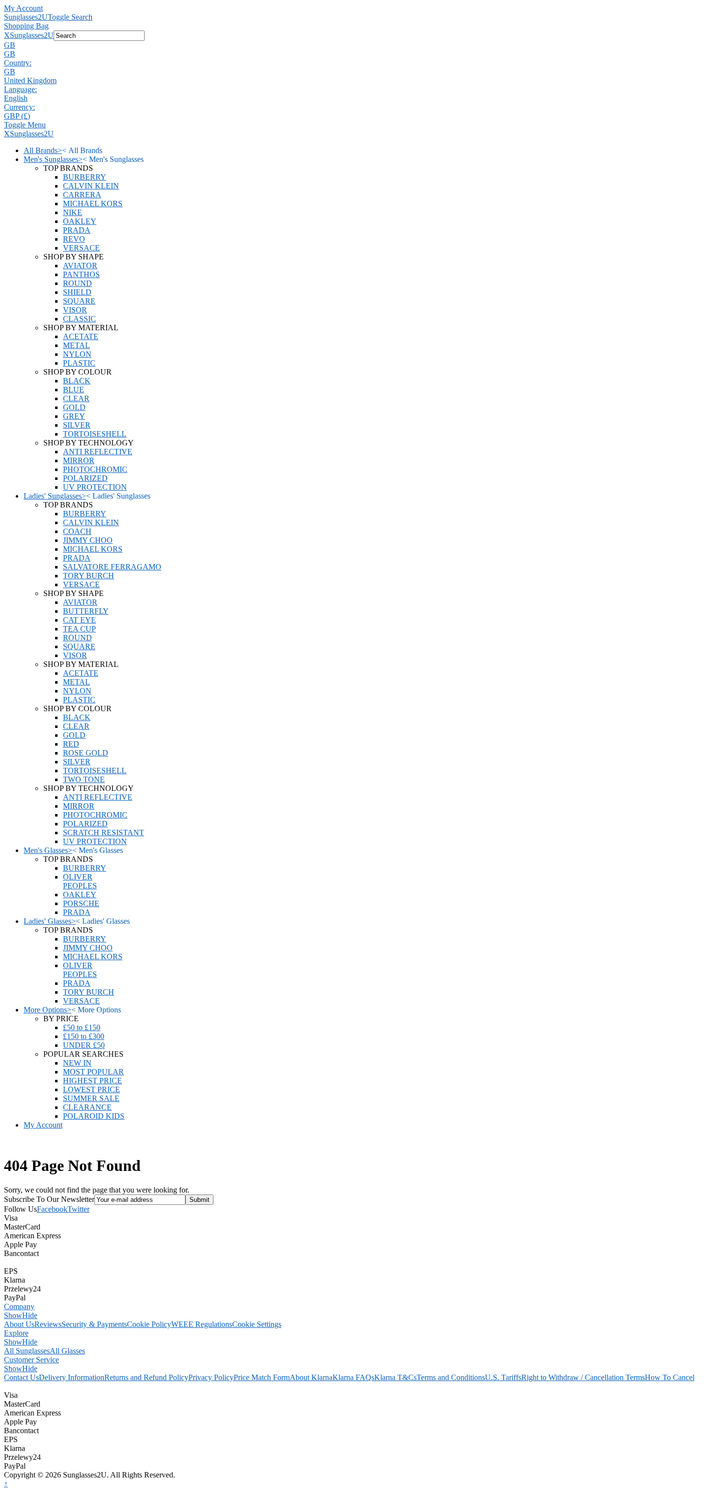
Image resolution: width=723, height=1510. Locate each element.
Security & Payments (94, 1324)
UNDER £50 (84, 1045)
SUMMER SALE (91, 1098)
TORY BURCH (88, 575)
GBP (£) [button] (17, 116)
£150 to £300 (83, 1036)
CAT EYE (79, 620)
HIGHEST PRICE (92, 1080)
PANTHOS (81, 274)
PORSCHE (81, 903)
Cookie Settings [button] (256, 1324)
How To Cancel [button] (669, 1377)
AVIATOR (80, 265)
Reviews (47, 1324)
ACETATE (80, 336)
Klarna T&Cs (395, 1377)
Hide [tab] (29, 1315)
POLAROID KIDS (93, 1116)
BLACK (76, 381)
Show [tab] (13, 1315)
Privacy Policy (211, 1377)
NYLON (77, 354)
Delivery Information (71, 1377)
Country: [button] (17, 63)
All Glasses (67, 1351)
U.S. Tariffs (503, 1377)
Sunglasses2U (26, 17)
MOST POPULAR (93, 1072)
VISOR (75, 310)
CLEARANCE (87, 1107)
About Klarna (311, 1377)
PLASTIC (79, 363)
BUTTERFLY (86, 611)
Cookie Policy (149, 1324)
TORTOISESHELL (94, 434)
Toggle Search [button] (70, 17)
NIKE (72, 212)
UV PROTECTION (95, 487)
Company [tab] (19, 1306)
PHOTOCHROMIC (95, 469)
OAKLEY (79, 221)
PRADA (76, 230)
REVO (74, 239)
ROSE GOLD (85, 753)
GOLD (74, 407)
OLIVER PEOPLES (80, 881)
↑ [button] (6, 1483)
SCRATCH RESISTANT (103, 832)
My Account (23, 8)
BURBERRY (84, 177)
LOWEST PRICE (91, 1089)
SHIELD (77, 292)
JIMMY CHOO (88, 540)
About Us (19, 1324)
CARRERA (82, 194)
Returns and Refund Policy (146, 1377)
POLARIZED (85, 478)
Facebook (52, 1209)
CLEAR (76, 398)
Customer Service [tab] (31, 1359)
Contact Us (21, 1377)
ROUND (77, 283)
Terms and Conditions (451, 1377)
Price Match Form (262, 1377)
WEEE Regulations (201, 1324)
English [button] (16, 98)
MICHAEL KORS (92, 203)
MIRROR (78, 460)
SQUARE (79, 301)
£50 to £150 (81, 1027)
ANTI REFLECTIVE (97, 451)
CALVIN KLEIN (91, 186)
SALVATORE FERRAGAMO (112, 567)
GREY (74, 416)
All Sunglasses (27, 1351)
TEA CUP (79, 629)
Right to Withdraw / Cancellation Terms (583, 1377)
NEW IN (77, 1063)
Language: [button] (20, 89)
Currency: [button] (19, 107)
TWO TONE (84, 779)
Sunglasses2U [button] (32, 35)
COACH (77, 531)
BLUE (73, 389)
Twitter (78, 1209)
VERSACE (81, 248)
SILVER (76, 425)
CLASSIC (79, 319)
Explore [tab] (16, 1333)
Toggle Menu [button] (25, 125)
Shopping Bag (26, 26)
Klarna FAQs (353, 1377)
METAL (76, 345)
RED (71, 744)
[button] (361, 45)
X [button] (7, 35)
